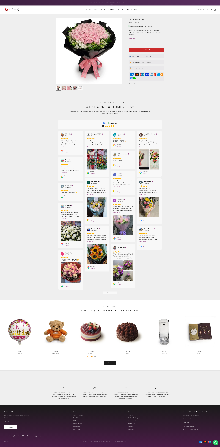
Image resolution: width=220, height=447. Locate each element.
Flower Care (76, 426)
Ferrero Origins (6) (200, 350)
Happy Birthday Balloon (20, 350)
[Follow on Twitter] (9, 436)
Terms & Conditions (133, 421)
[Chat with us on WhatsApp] (215, 442)
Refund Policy (131, 423)
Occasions (87, 9)
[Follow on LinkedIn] (32, 436)
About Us (130, 415)
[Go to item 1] (58, 88)
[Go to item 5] (80, 88)
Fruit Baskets (132, 9)
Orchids (111, 9)
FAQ (74, 421)
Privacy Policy (131, 426)
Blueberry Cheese (92, 350)
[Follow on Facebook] (5, 436)
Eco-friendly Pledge (133, 418)
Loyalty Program (77, 423)
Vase (164, 350)
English (199, 9)
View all (110, 363)
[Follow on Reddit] (41, 436)
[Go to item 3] (69, 88)
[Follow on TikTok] (27, 436)
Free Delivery (76, 418)
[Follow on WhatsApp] (36, 436)
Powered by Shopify (119, 441)
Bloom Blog (76, 429)
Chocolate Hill (128, 350)
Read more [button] (64, 147)
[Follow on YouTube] (23, 436)
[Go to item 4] (74, 88)
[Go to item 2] (63, 88)
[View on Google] (62, 135)
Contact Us (131, 429)
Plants (120, 9)
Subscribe (11, 427)
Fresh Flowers (99, 9)
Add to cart (146, 49)
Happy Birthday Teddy (56, 350)
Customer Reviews (78, 415)
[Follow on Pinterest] (18, 436)
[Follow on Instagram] (14, 436)
